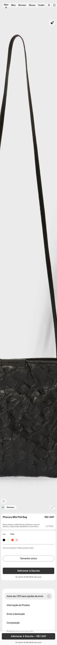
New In (6, 5)
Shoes (32, 5)
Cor (4, 534)
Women (22, 5)
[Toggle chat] (52, 23)
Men (13, 5)
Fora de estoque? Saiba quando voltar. (18, 548)
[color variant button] (4, 540)
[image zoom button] (53, 507)
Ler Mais (49, 526)
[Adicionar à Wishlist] (3, 501)
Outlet (41, 5)
